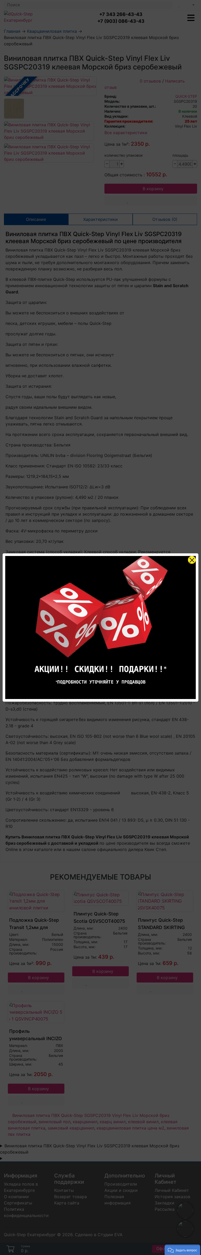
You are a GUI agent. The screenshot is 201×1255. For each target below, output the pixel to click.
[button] (182, 1250)
